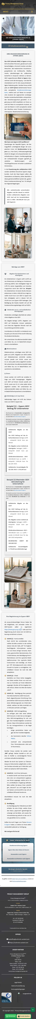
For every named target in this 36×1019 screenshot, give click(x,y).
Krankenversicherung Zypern (18, 845)
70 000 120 (21, 920)
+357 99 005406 (19, 922)
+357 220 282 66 (20, 967)
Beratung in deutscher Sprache (18, 869)
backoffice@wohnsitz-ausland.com (18, 939)
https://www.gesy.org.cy (12, 629)
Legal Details (18, 982)
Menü (5, 12)
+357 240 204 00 (19, 918)
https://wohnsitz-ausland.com (18, 942)
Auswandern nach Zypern (18, 854)
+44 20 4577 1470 (22, 963)
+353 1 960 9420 (22, 965)
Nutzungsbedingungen (18, 989)
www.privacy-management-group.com (18, 971)
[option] (10, 997)
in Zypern (20, 416)
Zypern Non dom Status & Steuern (18, 850)
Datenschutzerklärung (18, 986)
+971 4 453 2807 (20, 969)
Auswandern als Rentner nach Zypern (18, 859)
